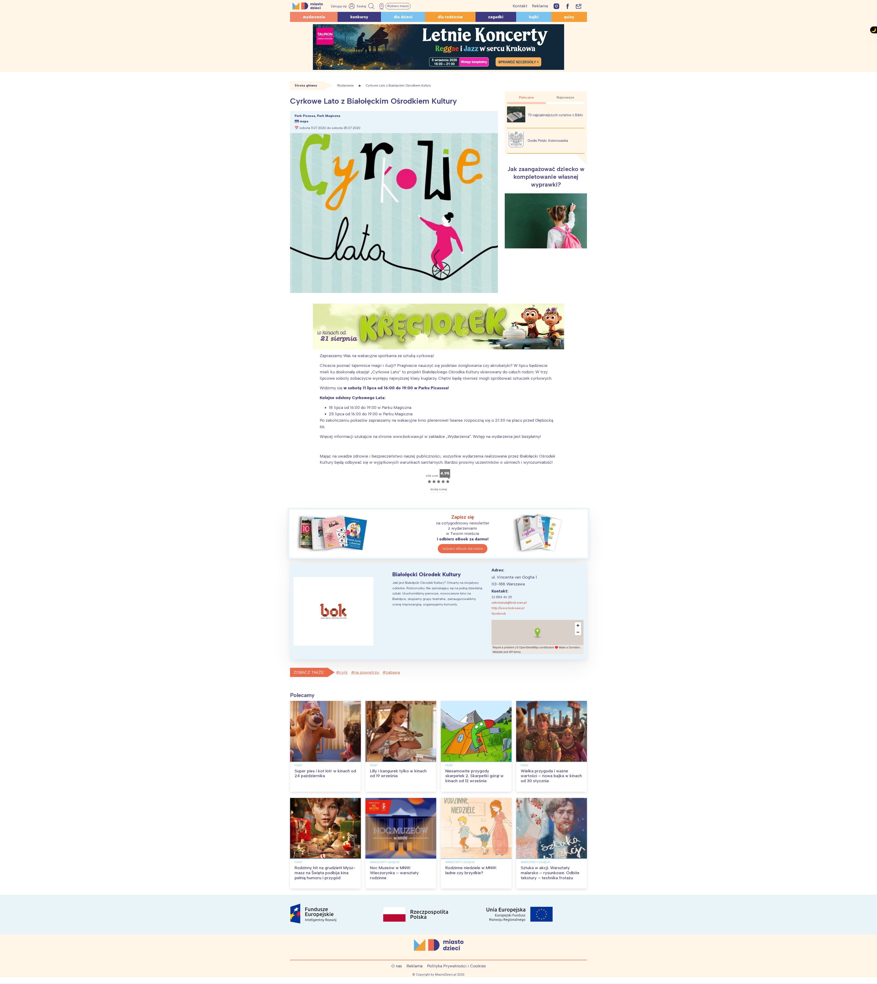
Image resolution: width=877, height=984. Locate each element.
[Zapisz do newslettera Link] (579, 6)
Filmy (298, 765)
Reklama (540, 5)
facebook (498, 614)
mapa (304, 121)
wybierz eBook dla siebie (462, 548)
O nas (396, 965)
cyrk (343, 672)
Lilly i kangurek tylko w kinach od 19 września (398, 773)
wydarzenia (314, 16)
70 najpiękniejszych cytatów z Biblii (555, 115)
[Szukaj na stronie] (366, 6)
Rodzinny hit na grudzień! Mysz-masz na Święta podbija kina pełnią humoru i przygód (325, 872)
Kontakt (520, 5)
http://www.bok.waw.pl (507, 608)
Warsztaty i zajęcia (384, 862)
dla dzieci (403, 16)
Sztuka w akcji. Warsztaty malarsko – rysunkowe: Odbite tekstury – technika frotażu (550, 872)
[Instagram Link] (556, 6)
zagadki (495, 16)
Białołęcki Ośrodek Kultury (426, 574)
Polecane (526, 97)
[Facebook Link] (567, 6)
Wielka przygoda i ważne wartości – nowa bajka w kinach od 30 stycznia (551, 775)
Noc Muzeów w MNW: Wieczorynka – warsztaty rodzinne (394, 872)
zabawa (393, 672)
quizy (569, 16)
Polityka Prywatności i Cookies (456, 965)
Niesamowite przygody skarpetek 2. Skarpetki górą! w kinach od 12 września (474, 775)
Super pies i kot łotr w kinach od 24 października (325, 773)
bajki (534, 16)
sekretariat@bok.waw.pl (509, 603)
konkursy (359, 16)
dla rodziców (450, 16)
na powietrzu (366, 672)
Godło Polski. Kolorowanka (548, 141)
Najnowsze (565, 97)
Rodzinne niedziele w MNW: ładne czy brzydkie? (471, 870)
